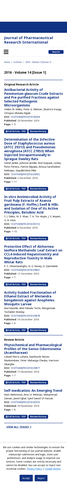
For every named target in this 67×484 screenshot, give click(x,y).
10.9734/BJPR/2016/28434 (25, 116)
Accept (26, 478)
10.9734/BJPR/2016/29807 (25, 269)
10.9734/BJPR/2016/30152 (25, 224)
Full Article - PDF (16, 131)
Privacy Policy (34, 468)
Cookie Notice (53, 468)
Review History (38, 131)
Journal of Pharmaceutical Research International (28, 40)
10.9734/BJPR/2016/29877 (25, 368)
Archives (17, 62)
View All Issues (18, 427)
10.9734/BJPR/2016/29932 (25, 174)
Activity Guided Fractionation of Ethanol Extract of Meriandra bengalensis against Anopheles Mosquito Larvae (30, 298)
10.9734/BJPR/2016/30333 (25, 402)
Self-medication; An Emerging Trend (33, 390)
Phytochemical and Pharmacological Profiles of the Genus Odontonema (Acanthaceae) (33, 349)
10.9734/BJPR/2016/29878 (25, 315)
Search (56, 51)
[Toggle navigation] (6, 52)
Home (7, 62)
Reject (41, 478)
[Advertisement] (33, 10)
